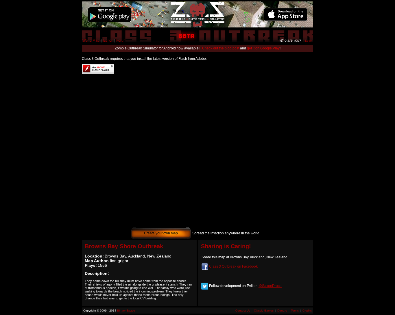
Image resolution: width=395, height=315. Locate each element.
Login (309, 40)
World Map (90, 40)
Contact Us (242, 310)
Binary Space (126, 310)
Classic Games (264, 310)
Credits (307, 310)
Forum (121, 40)
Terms (295, 310)
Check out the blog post (220, 48)
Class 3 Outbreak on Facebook (233, 266)
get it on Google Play (263, 48)
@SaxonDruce (270, 286)
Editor (107, 40)
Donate (282, 310)
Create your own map (161, 233)
